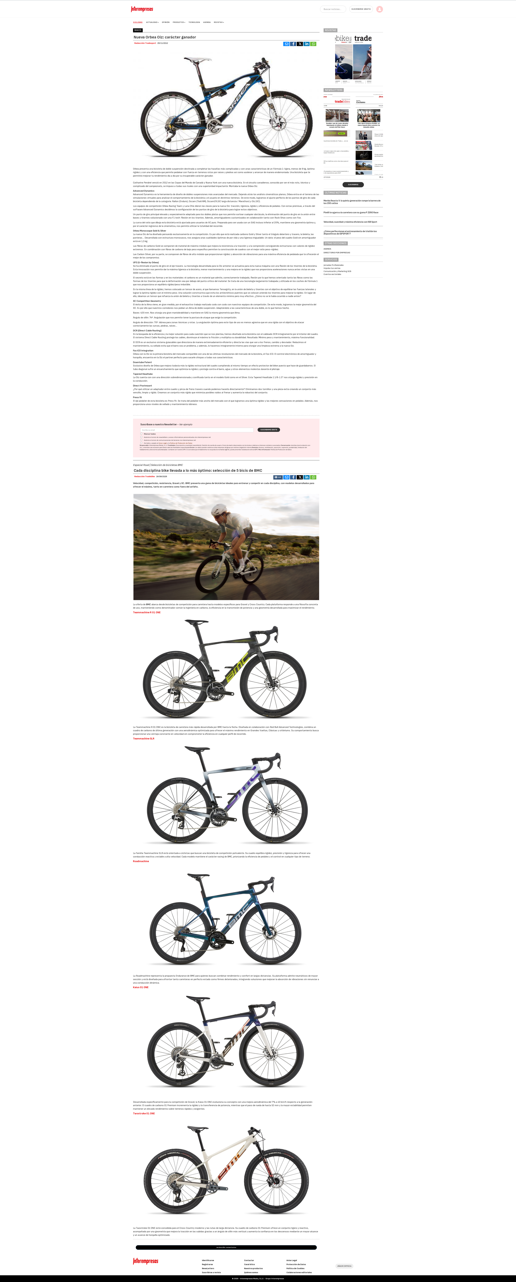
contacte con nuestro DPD (177, 450)
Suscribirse (353, 185)
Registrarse (207, 1264)
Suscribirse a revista (211, 1272)
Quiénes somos (251, 1272)
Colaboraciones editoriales (299, 1272)
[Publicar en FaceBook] (293, 44)
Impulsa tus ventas (332, 268)
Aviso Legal (163, 443)
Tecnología (194, 22)
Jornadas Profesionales (334, 265)
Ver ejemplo (185, 424)
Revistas (218, 22)
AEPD (256, 450)
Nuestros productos (253, 1268)
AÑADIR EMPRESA (344, 1266)
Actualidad (151, 22)
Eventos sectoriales (332, 274)
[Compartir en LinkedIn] (306, 44)
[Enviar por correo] (286, 44)
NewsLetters (208, 1268)
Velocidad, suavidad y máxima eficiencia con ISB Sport (350, 222)
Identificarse (208, 1260)
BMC (148, 604)
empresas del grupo (224, 447)
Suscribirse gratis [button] (361, 9)
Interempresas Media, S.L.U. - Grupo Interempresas (262, 1278)
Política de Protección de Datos (181, 443)
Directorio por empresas (337, 252)
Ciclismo (138, 22)
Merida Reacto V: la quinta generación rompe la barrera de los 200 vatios (352, 202)
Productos (178, 22)
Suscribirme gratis (268, 430)
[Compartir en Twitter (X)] (300, 44)
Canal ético (249, 1264)
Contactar (249, 1260)
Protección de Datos (296, 1264)
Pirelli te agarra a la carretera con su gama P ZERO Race (351, 212)
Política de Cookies (295, 1268)
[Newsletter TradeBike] (353, 134)
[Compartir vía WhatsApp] (313, 44)
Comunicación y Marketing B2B (337, 271)
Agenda (207, 22)
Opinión (166, 22)
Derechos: (255, 447)
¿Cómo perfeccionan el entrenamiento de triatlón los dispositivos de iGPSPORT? (350, 232)
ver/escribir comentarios (226, 1247)
